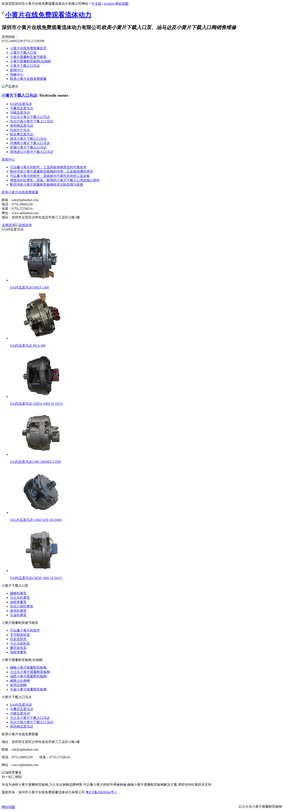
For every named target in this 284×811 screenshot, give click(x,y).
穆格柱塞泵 (18, 593)
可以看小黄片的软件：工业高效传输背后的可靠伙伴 (48, 167)
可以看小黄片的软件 (25, 630)
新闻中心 (16, 70)
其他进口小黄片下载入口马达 (31, 152)
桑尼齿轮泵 (18, 648)
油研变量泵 (18, 602)
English (109, 3)
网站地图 (121, 3)
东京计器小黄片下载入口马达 (31, 121)
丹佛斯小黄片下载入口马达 (30, 143)
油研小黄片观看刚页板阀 (28, 676)
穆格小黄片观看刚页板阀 (28, 667)
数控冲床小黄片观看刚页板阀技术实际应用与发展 (46, 184)
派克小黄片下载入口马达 (28, 138)
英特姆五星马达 (21, 125)
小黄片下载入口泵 (23, 52)
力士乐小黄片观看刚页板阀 (30, 672)
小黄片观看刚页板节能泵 (28, 57)
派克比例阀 (18, 685)
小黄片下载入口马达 (25, 65)
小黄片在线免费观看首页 (28, 48)
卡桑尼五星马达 (21, 108)
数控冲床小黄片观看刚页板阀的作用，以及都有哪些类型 (51, 171)
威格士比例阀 (20, 680)
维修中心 (16, 74)
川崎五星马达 (20, 112)
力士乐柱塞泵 (20, 597)
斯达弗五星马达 (21, 134)
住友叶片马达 (20, 130)
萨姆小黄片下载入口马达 (28, 147)
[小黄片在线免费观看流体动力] (46, 14)
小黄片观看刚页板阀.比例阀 (30, 61)
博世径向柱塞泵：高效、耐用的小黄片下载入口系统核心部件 (55, 180)
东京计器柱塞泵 (21, 606)
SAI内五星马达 (21, 104)
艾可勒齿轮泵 (20, 635)
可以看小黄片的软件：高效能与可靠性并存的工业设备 (50, 176)
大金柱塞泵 (18, 615)
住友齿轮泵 (18, 639)
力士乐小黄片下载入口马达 (30, 117)
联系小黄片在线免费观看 (28, 78)
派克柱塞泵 (18, 610)
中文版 (96, 3)
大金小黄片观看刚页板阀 (28, 689)
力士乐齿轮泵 (20, 643)
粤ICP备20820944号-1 (101, 792)
